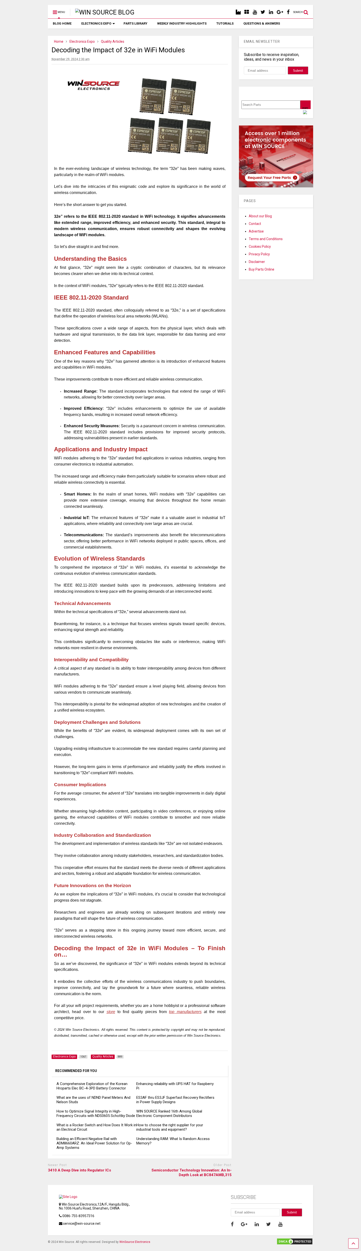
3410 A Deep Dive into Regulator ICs (79, 1170)
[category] (246, 12)
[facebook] (288, 12)
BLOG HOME (62, 23)
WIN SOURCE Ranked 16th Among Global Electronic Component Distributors (169, 1113)
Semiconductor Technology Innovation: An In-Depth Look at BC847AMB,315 (192, 1172)
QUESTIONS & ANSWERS (261, 23)
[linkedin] (271, 12)
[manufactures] (238, 12)
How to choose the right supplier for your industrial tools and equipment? (169, 1127)
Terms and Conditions (266, 239)
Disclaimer (257, 262)
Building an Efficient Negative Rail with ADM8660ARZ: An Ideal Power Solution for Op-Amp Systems (94, 1143)
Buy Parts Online (261, 269)
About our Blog (260, 216)
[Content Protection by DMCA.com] (294, 1243)
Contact (255, 224)
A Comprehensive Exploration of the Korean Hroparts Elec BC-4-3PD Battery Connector (91, 1086)
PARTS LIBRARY (135, 23)
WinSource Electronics (134, 1242)
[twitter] (263, 12)
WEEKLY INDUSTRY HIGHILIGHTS (182, 23)
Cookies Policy (260, 246)
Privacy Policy (259, 254)
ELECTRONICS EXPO (96, 23)
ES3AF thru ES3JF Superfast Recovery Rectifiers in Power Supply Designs (175, 1099)
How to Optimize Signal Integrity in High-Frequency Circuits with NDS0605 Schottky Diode (95, 1113)
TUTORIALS (225, 23)
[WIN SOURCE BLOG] (102, 12)
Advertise (256, 231)
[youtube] (255, 12)
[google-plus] (280, 12)
